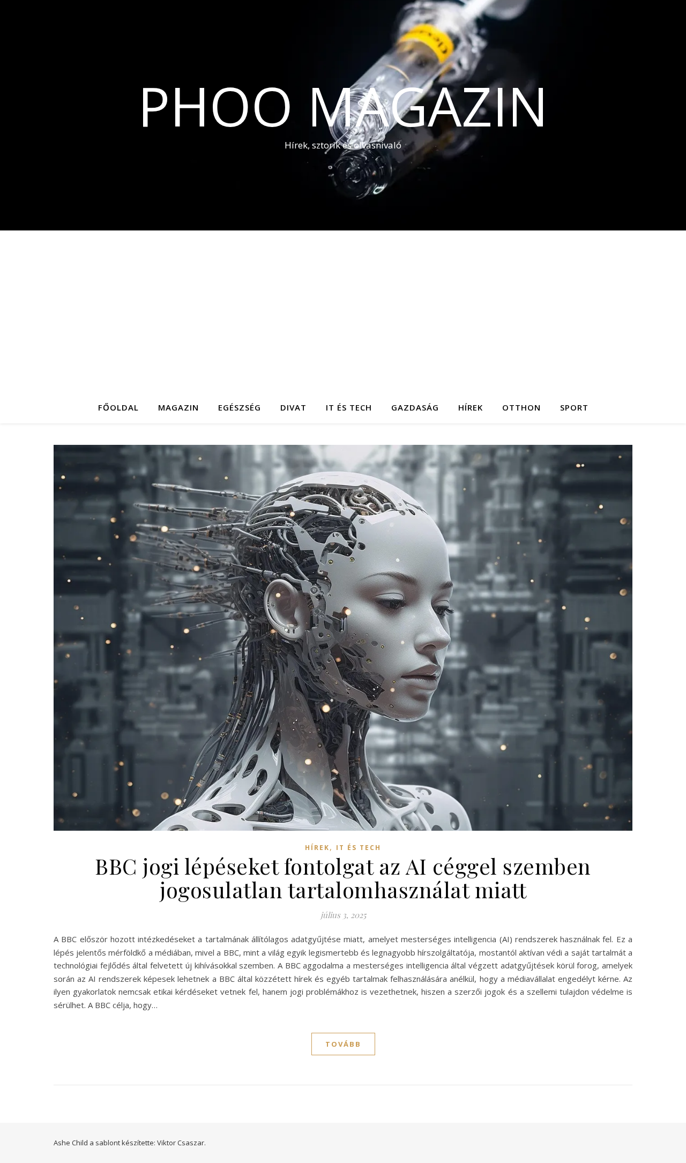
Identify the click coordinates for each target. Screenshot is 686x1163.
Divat (293, 407)
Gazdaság (415, 407)
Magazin (178, 407)
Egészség (239, 407)
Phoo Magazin (343, 105)
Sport (574, 407)
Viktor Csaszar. (181, 1142)
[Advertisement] (343, 311)
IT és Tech (349, 407)
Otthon (521, 407)
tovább (343, 1044)
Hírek (470, 407)
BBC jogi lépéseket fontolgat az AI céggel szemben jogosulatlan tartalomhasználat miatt (343, 878)
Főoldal (118, 407)
